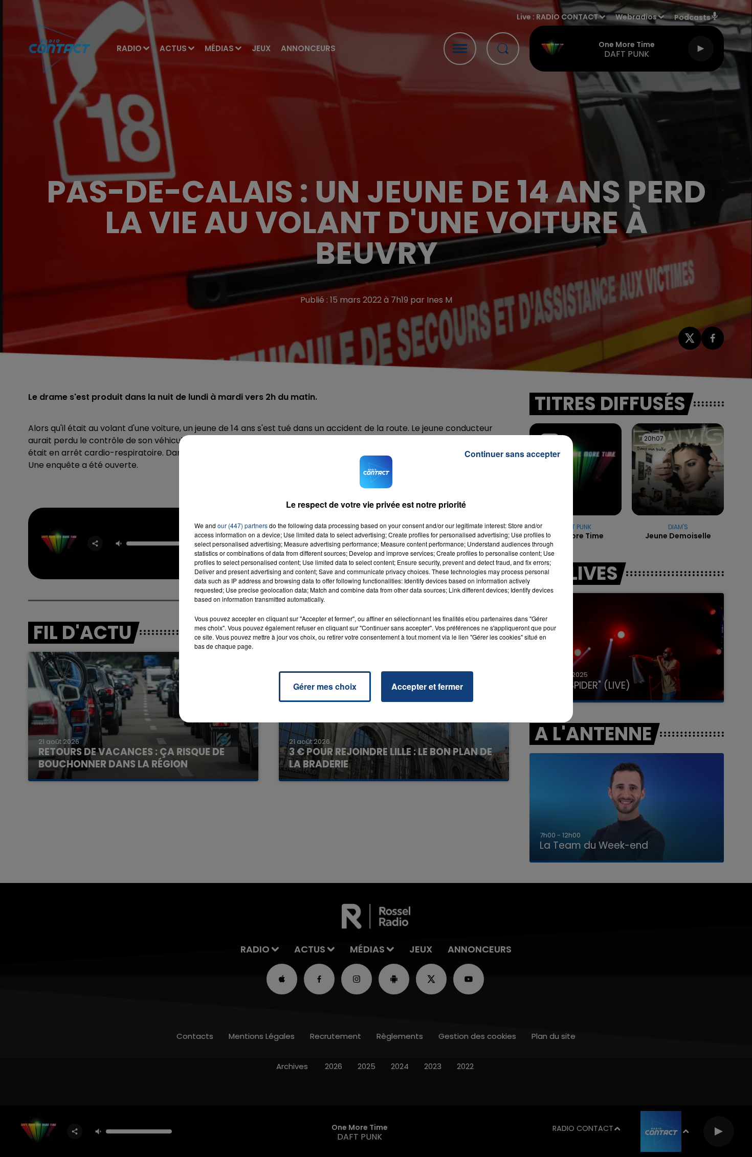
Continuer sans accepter (512, 454)
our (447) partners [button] (242, 525)
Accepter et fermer (427, 686)
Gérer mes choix (325, 686)
